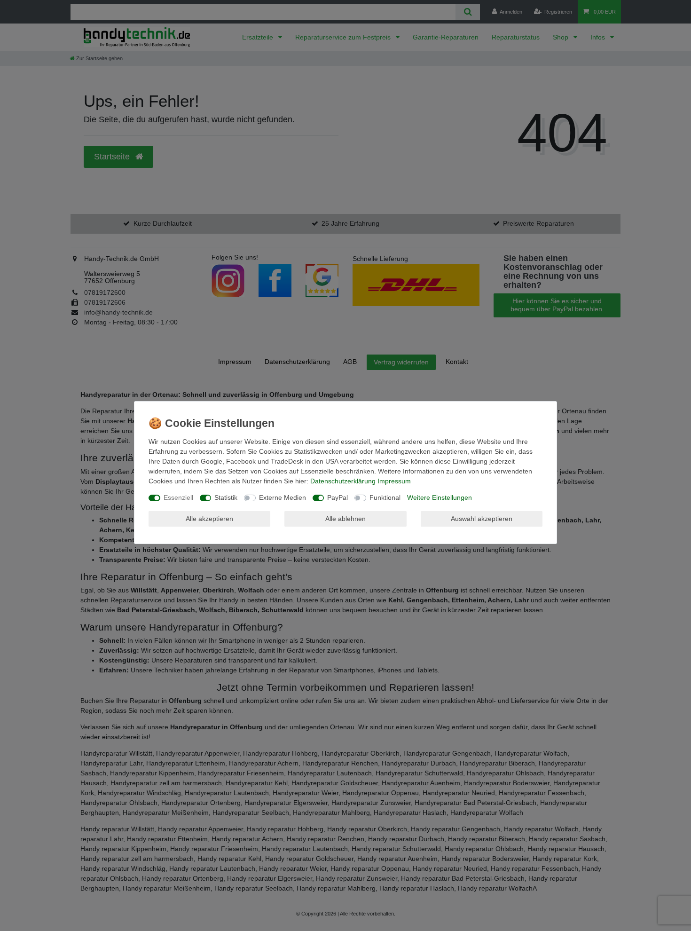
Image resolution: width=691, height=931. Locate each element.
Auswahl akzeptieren (481, 518)
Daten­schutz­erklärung (343, 481)
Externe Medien (282, 497)
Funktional (384, 497)
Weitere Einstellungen (439, 497)
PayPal (337, 497)
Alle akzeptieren (209, 518)
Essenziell (178, 497)
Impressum (394, 481)
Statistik (225, 497)
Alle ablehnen (345, 518)
